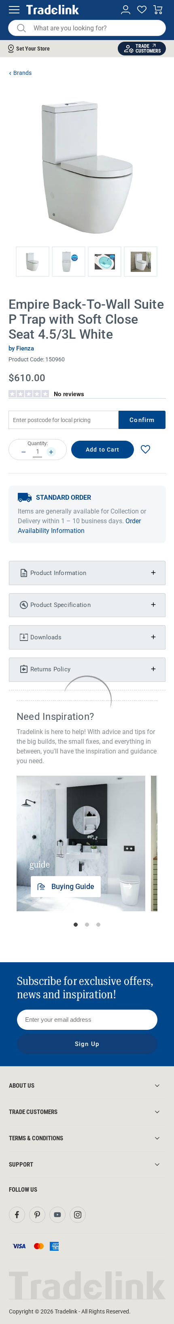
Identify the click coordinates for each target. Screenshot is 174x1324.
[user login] (126, 10)
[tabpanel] (81, 843)
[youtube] (57, 1215)
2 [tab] (87, 925)
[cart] (158, 10)
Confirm (142, 420)
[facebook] (17, 1215)
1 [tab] (76, 925)
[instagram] (78, 1215)
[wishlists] (142, 10)
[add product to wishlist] (145, 449)
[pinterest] (37, 1215)
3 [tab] (98, 925)
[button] (32, 261)
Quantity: (38, 443)
